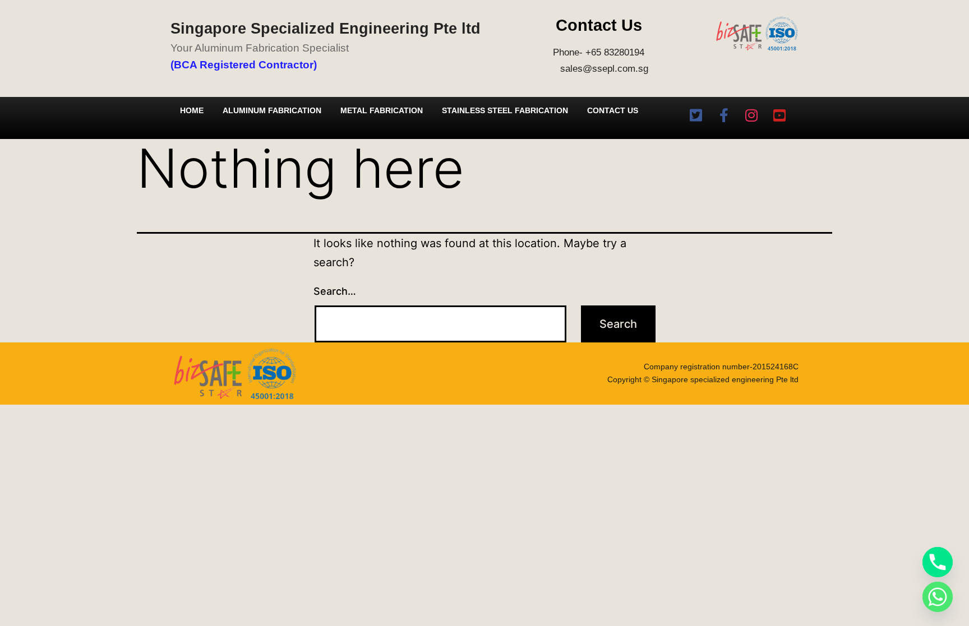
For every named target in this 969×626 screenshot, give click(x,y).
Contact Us (612, 110)
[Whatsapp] (937, 597)
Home (192, 110)
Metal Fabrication (381, 110)
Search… (334, 291)
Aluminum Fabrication (272, 110)
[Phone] (937, 562)
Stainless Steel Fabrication (505, 110)
